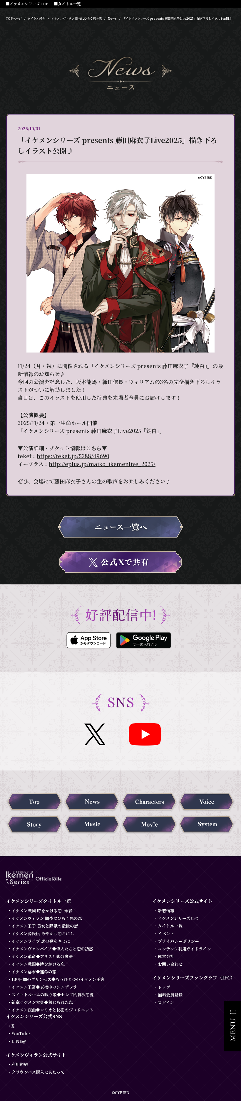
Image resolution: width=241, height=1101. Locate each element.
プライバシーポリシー (178, 941)
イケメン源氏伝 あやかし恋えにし (42, 933)
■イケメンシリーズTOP (27, 3)
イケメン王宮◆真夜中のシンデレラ (44, 987)
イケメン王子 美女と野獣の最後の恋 (44, 926)
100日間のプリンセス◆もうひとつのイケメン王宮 (58, 979)
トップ (164, 987)
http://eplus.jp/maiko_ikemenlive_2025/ (102, 464)
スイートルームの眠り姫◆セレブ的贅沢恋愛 (52, 994)
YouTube (20, 1033)
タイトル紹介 (36, 18)
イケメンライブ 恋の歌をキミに (40, 941)
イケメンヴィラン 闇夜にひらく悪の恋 (76, 18)
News (112, 18)
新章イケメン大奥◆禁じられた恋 (42, 1002)
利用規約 (19, 1064)
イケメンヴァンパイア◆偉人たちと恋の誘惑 (52, 949)
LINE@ (18, 1041)
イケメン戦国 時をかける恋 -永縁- (42, 910)
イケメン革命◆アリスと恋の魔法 (42, 956)
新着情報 (166, 910)
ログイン (166, 1002)
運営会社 (166, 956)
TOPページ (14, 18)
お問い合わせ (170, 964)
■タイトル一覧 (67, 3)
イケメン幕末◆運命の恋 (33, 971)
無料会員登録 (170, 995)
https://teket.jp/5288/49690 (73, 456)
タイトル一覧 (170, 926)
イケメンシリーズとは (178, 918)
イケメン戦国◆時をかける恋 (38, 964)
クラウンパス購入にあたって (38, 1072)
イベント (166, 933)
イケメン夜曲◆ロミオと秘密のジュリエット (52, 1010)
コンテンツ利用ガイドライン (184, 949)
